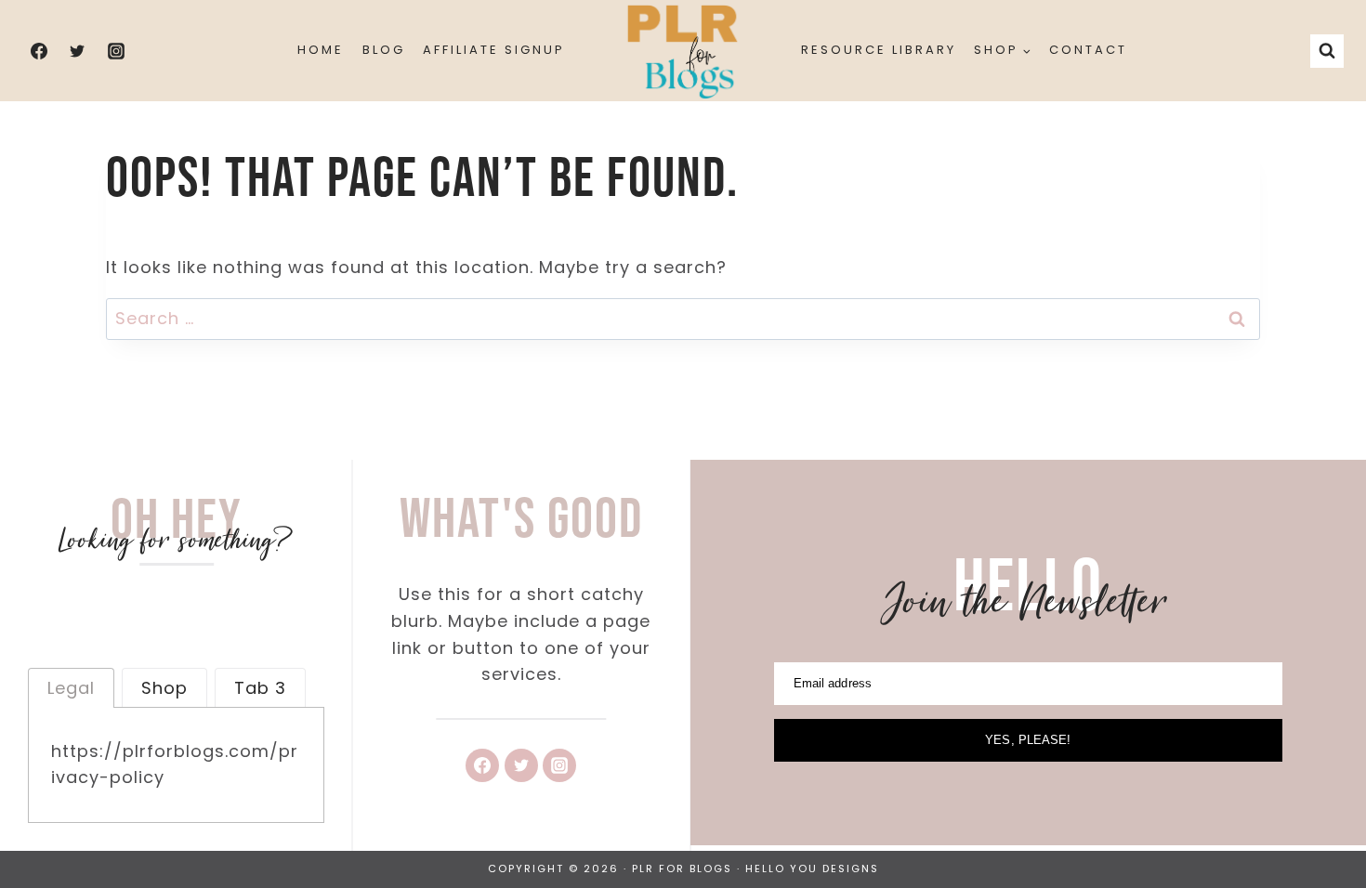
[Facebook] (39, 51)
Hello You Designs (812, 868)
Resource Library (878, 50)
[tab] (71, 687)
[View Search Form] (1327, 51)
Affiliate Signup (494, 50)
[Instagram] (116, 51)
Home (320, 50)
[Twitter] (77, 51)
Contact (1088, 50)
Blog (383, 50)
